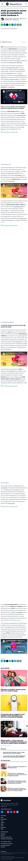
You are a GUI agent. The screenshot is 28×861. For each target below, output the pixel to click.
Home (2, 8)
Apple (2, 824)
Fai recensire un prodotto (7, 843)
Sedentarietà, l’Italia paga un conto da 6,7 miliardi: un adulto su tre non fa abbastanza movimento (14, 742)
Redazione (3, 833)
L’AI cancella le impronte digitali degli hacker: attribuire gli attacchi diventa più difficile (14, 756)
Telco (2, 825)
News (2, 712)
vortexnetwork (10, 859)
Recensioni (3, 827)
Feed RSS (3, 847)
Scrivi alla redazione (5, 845)
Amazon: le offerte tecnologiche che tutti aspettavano (13, 690)
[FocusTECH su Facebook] (2, 812)
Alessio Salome (9, 18)
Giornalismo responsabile (7, 838)
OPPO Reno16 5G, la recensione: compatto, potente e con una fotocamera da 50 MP (14, 0)
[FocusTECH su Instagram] (8, 812)
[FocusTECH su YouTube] (14, 812)
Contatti (3, 835)
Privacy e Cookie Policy (6, 837)
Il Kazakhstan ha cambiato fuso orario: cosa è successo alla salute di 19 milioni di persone (13, 716)
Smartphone (4, 819)
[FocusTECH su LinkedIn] (11, 812)
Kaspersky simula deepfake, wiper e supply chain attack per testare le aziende (14, 753)
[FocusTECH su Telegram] (17, 812)
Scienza (2, 822)
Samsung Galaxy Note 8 (14, 620)
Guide (2, 829)
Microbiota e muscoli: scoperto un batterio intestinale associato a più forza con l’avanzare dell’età (16, 789)
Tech (2, 820)
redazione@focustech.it (6, 809)
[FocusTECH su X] (5, 812)
